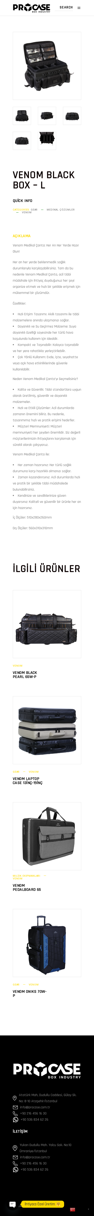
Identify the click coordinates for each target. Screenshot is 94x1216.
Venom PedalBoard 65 (27, 887)
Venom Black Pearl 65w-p (25, 674)
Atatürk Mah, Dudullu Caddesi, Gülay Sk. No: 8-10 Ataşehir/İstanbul (47, 1098)
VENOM (27, 212)
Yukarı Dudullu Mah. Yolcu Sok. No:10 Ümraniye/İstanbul (45, 1148)
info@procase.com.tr (35, 1107)
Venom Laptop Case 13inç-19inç (27, 780)
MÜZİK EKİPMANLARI (26, 876)
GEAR (34, 210)
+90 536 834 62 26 (34, 1119)
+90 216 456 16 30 (33, 1113)
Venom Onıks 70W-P (30, 993)
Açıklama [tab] (22, 236)
